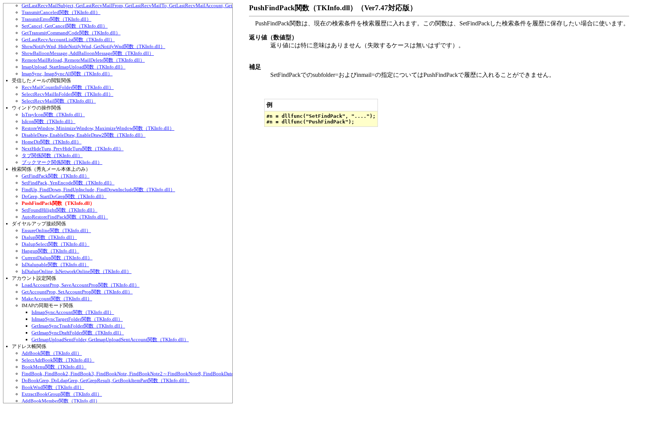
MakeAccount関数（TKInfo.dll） (57, 298)
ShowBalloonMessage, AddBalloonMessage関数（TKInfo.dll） (88, 53)
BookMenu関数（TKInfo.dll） (54, 367)
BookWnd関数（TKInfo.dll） (53, 387)
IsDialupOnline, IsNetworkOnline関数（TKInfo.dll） (77, 271)
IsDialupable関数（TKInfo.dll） (55, 264)
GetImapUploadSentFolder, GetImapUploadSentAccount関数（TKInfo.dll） (110, 339)
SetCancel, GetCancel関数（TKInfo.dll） (65, 26)
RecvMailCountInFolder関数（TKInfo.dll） (68, 87)
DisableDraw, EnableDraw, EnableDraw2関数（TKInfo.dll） (84, 135)
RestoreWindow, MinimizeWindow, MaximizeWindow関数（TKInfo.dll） (98, 128)
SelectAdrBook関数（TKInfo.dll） (58, 360)
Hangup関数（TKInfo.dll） (50, 251)
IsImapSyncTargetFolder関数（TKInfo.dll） (77, 319)
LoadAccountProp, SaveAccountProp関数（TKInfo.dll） (80, 285)
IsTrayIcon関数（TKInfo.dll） (53, 114)
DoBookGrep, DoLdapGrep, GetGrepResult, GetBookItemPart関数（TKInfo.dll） (106, 380)
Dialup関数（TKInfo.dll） (49, 237)
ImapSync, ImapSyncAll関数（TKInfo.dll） (67, 73)
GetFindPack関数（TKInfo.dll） (55, 176)
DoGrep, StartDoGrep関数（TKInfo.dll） (64, 196)
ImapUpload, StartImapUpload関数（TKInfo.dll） (73, 67)
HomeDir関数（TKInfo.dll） (51, 142)
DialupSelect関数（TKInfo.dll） (55, 244)
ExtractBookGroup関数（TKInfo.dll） (62, 394)
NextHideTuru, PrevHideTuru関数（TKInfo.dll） (73, 148)
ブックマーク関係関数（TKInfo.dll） (62, 162)
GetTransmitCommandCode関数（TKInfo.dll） (71, 33)
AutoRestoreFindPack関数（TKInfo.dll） (65, 217)
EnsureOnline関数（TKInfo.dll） (56, 230)
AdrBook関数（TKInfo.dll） (52, 353)
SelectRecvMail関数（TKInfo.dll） (59, 101)
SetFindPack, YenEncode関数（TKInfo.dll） (68, 183)
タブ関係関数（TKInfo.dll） (52, 155)
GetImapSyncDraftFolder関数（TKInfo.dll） (77, 333)
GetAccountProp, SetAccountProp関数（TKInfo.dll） (77, 292)
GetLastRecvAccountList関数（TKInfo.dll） (68, 39)
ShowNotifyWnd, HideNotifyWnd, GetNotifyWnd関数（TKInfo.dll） (93, 46)
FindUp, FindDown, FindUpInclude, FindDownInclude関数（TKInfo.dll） (98, 189)
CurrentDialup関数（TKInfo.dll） (57, 258)
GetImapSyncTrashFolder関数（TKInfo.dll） (78, 326)
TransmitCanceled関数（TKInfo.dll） (61, 12)
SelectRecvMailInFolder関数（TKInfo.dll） (67, 94)
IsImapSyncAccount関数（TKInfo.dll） (72, 312)
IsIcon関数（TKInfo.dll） (48, 121)
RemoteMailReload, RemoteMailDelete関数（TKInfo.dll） (83, 60)
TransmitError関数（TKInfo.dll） (56, 19)
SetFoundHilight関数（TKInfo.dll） (59, 210)
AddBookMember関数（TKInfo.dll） (61, 401)
